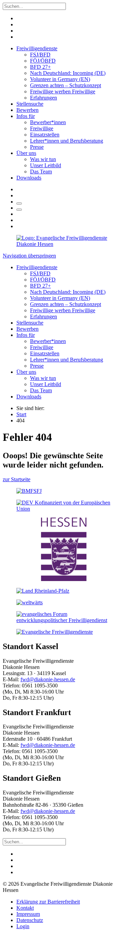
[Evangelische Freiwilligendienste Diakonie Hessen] (64, 244)
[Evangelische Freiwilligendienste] (54, 632)
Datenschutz (29, 920)
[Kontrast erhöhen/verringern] (19, 210)
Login (22, 926)
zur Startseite (16, 479)
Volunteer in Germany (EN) (60, 79)
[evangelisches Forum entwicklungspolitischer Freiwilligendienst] (64, 620)
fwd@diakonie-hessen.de (47, 679)
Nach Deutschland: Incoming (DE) (67, 73)
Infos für (25, 116)
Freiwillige (41, 128)
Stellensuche (29, 104)
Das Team (41, 171)
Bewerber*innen (48, 122)
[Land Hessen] (64, 579)
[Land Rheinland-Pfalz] (42, 591)
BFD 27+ (40, 67)
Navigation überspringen (29, 256)
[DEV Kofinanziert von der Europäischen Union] (64, 509)
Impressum (28, 914)
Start (21, 414)
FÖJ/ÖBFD (43, 61)
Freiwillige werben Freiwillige (62, 91)
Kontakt (25, 908)
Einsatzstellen (44, 134)
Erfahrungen (43, 98)
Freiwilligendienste (36, 48)
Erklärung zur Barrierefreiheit (48, 902)
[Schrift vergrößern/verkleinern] (19, 203)
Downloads (28, 178)
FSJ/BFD (40, 54)
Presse (37, 147)
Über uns (26, 153)
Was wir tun (43, 159)
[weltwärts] (29, 602)
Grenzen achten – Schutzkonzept (65, 85)
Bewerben (27, 110)
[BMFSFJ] (29, 491)
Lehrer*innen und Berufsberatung (66, 141)
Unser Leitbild (45, 165)
